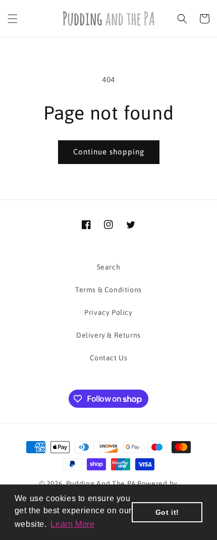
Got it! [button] (167, 512)
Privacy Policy (108, 312)
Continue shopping (108, 151)
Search (109, 267)
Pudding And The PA (101, 483)
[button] (13, 19)
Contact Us (109, 358)
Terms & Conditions (108, 290)
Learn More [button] (72, 524)
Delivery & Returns (108, 335)
